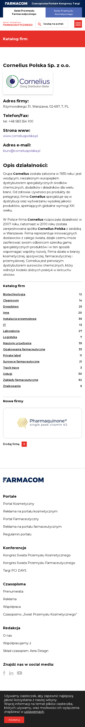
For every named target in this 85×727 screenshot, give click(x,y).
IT (4, 325)
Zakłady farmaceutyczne (20, 380)
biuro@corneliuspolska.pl (21, 151)
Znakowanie (12, 386)
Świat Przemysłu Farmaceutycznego (24, 12)
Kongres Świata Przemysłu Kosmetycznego (37, 555)
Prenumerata (13, 591)
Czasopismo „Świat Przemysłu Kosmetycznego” (40, 614)
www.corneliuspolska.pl (20, 136)
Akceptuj (14, 719)
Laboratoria (11, 331)
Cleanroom (11, 300)
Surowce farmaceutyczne (21, 361)
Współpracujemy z (17, 643)
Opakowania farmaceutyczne (24, 349)
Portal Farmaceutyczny (21, 519)
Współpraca (12, 606)
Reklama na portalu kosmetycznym (30, 511)
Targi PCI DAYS (14, 570)
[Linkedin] (11, 673)
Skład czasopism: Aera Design (25, 651)
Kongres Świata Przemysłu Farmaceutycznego (39, 563)
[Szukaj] (39, 24)
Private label (12, 355)
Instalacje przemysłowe (19, 318)
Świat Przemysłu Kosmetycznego (63, 12)
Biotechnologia (14, 294)
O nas (7, 635)
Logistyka (10, 337)
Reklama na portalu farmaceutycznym (32, 526)
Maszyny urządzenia (17, 343)
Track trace (11, 367)
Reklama (10, 599)
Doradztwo (11, 306)
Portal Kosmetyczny (18, 503)
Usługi (7, 373)
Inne (6, 312)
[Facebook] (4, 673)
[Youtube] (19, 673)
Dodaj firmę (11, 444)
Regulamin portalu (17, 534)
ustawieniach (34, 712)
